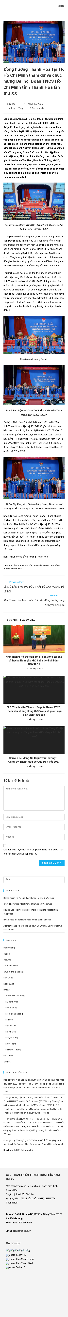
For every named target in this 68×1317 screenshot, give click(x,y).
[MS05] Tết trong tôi (23, 1150)
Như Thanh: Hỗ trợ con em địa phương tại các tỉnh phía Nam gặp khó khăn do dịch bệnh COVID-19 (34, 660)
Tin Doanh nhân (10, 1002)
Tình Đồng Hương (12, 1049)
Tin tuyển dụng (10, 1037)
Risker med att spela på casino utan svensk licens (27, 919)
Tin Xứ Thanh (9, 1044)
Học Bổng (8, 977)
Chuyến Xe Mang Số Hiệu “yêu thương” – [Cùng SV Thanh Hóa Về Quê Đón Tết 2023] (33, 760)
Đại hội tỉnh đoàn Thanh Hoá (39, 565)
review (6, 989)
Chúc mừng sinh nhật (13, 972)
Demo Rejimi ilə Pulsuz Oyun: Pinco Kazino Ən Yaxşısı (28, 898)
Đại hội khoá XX (16, 565)
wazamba (8, 1055)
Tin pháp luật (9, 1025)
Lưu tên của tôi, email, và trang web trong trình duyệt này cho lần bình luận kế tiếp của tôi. (33, 851)
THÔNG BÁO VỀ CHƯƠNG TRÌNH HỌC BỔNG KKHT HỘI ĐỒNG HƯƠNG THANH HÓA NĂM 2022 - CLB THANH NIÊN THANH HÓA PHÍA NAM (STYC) (34, 1123)
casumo (7, 960)
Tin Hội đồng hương (13, 1014)
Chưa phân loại (10, 965)
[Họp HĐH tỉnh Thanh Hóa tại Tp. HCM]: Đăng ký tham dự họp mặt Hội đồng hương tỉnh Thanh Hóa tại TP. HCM (33, 1130)
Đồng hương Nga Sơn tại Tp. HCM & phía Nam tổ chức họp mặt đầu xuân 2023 (33, 1088)
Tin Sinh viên (9, 1032)
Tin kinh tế (8, 1019)
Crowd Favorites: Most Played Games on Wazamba (27, 904)
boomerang (9, 947)
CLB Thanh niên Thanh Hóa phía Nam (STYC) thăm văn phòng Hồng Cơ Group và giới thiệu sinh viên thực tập (34, 711)
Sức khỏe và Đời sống (14, 995)
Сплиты (7, 1061)
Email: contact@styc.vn (18, 1231)
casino (6, 954)
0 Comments (37, 108)
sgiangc (11, 104)
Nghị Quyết (8, 984)
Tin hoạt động (15, 108)
